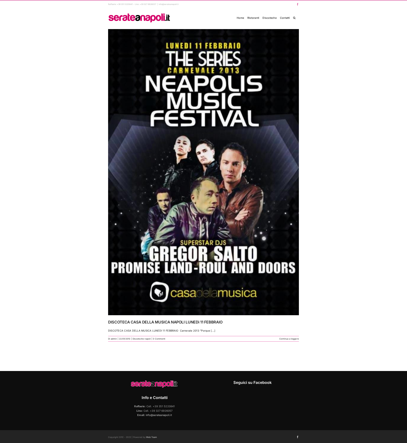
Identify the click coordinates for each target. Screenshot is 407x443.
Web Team (151, 437)
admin (114, 338)
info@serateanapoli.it (169, 4)
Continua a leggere (289, 338)
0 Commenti (159, 338)
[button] (294, 17)
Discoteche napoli (142, 338)
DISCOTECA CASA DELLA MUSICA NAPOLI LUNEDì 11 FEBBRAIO (165, 322)
